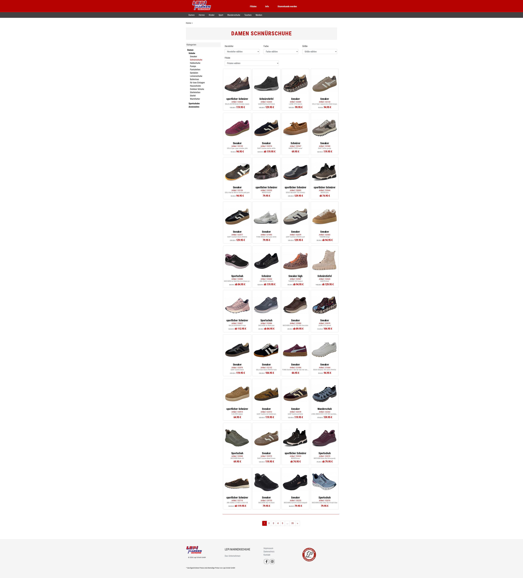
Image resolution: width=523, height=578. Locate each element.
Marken (259, 15)
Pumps (193, 66)
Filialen (253, 6)
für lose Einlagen (197, 82)
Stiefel (193, 95)
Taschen (248, 15)
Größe (305, 46)
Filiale (227, 58)
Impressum (268, 548)
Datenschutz (269, 551)
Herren (202, 15)
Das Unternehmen (232, 556)
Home (188, 23)
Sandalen (194, 73)
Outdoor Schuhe (197, 89)
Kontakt (267, 555)
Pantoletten (195, 69)
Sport (221, 15)
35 (292, 523)
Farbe (266, 46)
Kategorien (191, 44)
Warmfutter (195, 99)
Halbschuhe (195, 63)
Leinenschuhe (196, 76)
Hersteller (229, 46)
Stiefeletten (195, 92)
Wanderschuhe (233, 15)
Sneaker (193, 56)
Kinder (212, 15)
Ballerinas (194, 79)
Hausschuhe (195, 86)
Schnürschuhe (196, 59)
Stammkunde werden (287, 6)
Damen (191, 15)
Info (267, 6)
